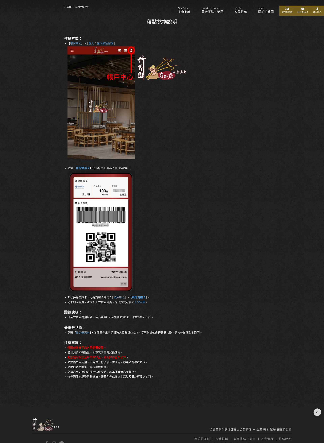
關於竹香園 (202, 439)
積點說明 (285, 439)
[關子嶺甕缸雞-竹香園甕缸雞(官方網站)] (162, 79)
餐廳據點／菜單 (212, 12)
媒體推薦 (241, 12)
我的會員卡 (303, 12)
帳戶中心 (317, 12)
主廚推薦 (184, 12)
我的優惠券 (287, 12)
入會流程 (267, 439)
